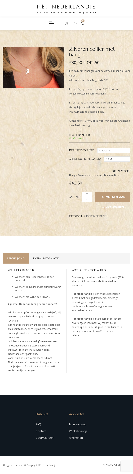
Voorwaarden (45, 438)
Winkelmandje (78, 431)
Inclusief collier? (81, 150)
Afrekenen (76, 438)
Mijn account (77, 424)
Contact (41, 431)
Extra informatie (46, 258)
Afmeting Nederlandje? (85, 159)
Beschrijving (16, 258)
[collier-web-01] (33, 67)
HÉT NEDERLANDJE (66, 8)
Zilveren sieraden (96, 216)
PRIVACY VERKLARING (116, 465)
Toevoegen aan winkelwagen (113, 198)
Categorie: (76, 216)
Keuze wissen (121, 171)
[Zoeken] (75, 23)
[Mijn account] (67, 23)
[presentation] (7, 74)
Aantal (73, 196)
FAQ (38, 424)
